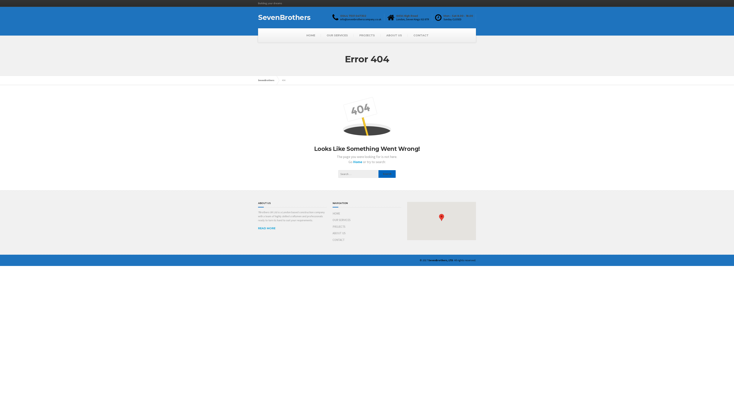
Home (358, 162)
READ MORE (266, 228)
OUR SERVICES (337, 35)
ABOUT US (394, 35)
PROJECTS (367, 35)
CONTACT (421, 35)
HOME (310, 35)
